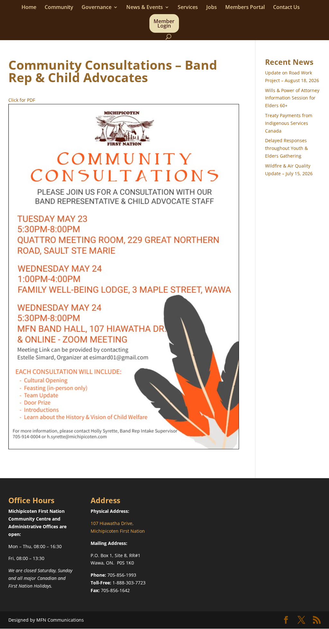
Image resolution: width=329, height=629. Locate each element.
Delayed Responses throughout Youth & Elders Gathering (286, 148)
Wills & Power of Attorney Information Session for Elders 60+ (292, 98)
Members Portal (245, 8)
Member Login (164, 24)
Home (29, 8)
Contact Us (286, 8)
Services (188, 8)
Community (59, 8)
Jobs (211, 8)
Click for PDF (21, 100)
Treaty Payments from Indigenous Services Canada (288, 123)
